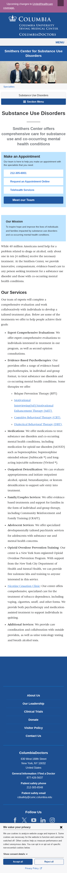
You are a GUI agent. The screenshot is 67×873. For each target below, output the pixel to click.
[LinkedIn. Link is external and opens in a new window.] (43, 820)
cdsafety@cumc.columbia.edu (34, 797)
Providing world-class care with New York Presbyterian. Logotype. (36, 676)
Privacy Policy (32, 868)
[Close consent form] (61, 827)
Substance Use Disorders (33, 95)
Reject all (49, 861)
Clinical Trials (33, 711)
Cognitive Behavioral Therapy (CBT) (37, 417)
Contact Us (33, 735)
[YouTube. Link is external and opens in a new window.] (33, 820)
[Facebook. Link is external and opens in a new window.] (15, 820)
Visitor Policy (33, 728)
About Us (33, 695)
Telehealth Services (22, 190)
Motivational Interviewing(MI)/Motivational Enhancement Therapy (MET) (33, 406)
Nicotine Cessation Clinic (24, 586)
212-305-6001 (18, 173)
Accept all (18, 861)
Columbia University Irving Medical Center (33, 666)
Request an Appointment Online (30, 181)
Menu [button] (60, 42)
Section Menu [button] (35, 101)
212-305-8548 (35, 787)
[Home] (33, 25)
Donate (33, 719)
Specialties (8, 87)
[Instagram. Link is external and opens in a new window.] (52, 820)
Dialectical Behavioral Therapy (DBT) (38, 424)
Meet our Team (23, 200)
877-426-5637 (35, 777)
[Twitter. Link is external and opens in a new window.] (24, 820)
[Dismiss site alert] (61, 3)
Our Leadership (33, 703)
